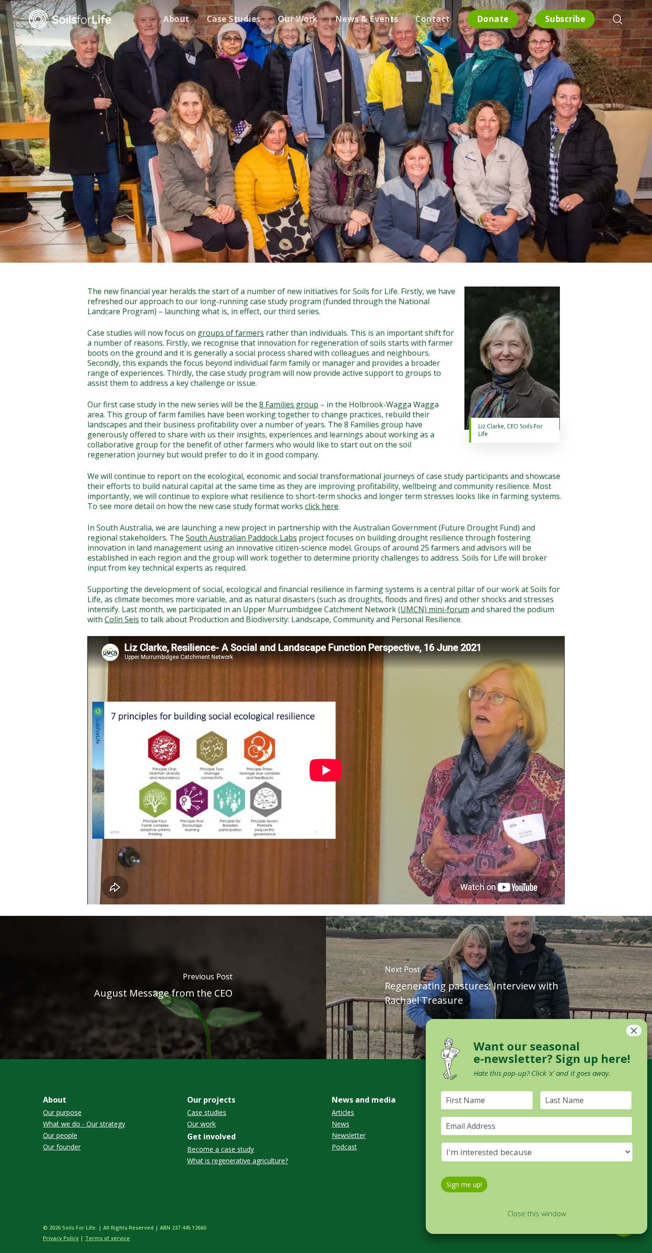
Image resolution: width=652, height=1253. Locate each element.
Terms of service (107, 1238)
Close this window (536, 1213)
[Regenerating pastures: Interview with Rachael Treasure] (489, 987)
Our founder (62, 1147)
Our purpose (62, 1112)
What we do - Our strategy (84, 1124)
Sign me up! (464, 1184)
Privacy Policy (61, 1238)
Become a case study (220, 1149)
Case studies (206, 1112)
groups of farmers (231, 333)
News (340, 1124)
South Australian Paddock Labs (241, 537)
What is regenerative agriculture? (237, 1161)
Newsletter (349, 1135)
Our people (60, 1135)
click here (321, 506)
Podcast (344, 1147)
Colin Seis (122, 619)
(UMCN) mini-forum (433, 609)
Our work (201, 1124)
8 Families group (288, 404)
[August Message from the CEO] (163, 987)
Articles (343, 1112)
